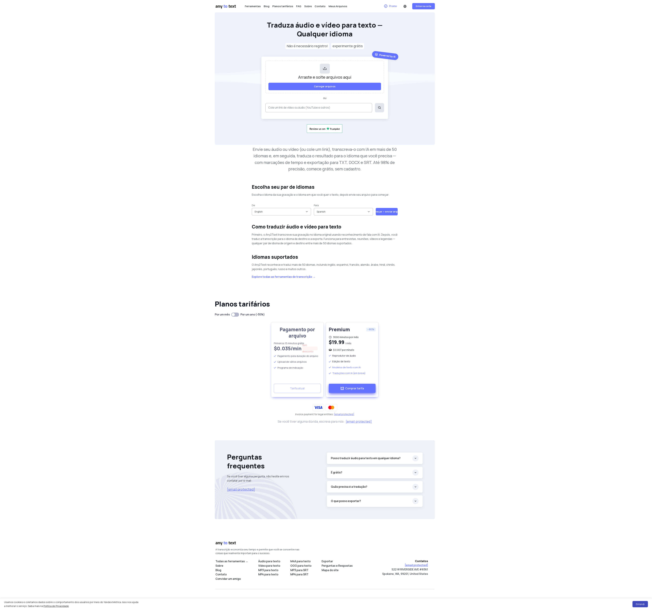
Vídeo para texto (269, 566)
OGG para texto (300, 566)
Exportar (327, 561)
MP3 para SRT (299, 570)
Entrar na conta (423, 6)
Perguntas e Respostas (337, 566)
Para (316, 205)
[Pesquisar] (379, 107)
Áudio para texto (269, 561)
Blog (266, 6)
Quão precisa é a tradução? (349, 487)
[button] (405, 6)
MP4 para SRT (299, 574)
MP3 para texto (268, 570)
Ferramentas (253, 6)
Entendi (640, 604)
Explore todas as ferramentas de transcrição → (283, 277)
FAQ (298, 6)
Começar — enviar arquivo (387, 211)
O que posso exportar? (346, 501)
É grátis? (336, 472)
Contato (320, 6)
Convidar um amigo (228, 579)
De (253, 205)
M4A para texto (300, 561)
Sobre (308, 6)
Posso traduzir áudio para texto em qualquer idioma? (366, 458)
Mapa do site (330, 570)
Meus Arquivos (338, 6)
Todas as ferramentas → (231, 561)
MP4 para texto (268, 574)
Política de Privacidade (56, 606)
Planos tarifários (282, 6)
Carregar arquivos (325, 86)
